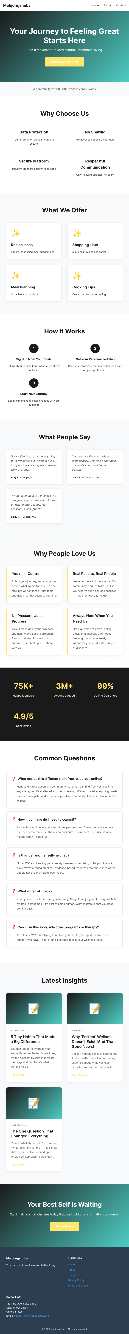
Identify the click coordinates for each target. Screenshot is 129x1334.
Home (95, 5)
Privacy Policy (76, 1280)
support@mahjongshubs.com (31, 1315)
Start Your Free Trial (64, 62)
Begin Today (64, 1226)
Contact (121, 5)
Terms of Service (78, 1285)
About (107, 5)
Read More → (19, 1074)
